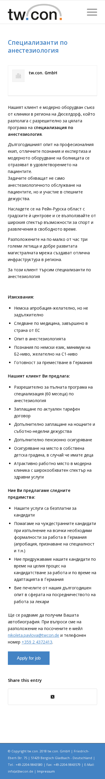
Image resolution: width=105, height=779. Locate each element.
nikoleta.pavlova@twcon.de (33, 635)
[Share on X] (52, 697)
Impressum (46, 771)
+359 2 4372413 (37, 642)
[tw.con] (43, 12)
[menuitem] (89, 12)
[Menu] (89, 12)
